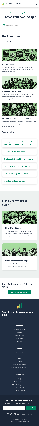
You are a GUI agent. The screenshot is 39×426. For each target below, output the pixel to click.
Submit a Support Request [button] (19, 292)
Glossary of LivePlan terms (14, 152)
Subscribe (30, 408)
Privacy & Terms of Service (19, 367)
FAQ (19, 379)
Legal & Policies (25, 421)
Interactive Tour (19, 330)
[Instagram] (8, 414)
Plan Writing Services (19, 385)
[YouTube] (18, 414)
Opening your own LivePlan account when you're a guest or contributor (18, 143)
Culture (19, 361)
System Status (19, 335)
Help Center (19, 338)
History (19, 359)
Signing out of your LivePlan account (18, 159)
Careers (19, 356)
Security (19, 341)
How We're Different (19, 364)
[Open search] (36, 3)
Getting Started (19, 382)
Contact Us (19, 353)
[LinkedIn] (15, 414)
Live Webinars (19, 388)
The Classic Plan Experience (14, 181)
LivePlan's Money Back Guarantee (17, 174)
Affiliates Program (19, 390)
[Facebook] (11, 414)
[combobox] (19, 25)
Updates (19, 332)
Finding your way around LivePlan (17, 166)
